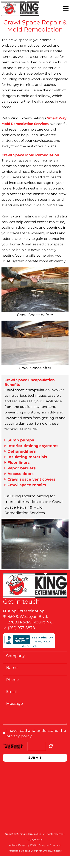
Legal (30, 839)
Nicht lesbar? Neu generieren (51, 746)
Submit (35, 757)
